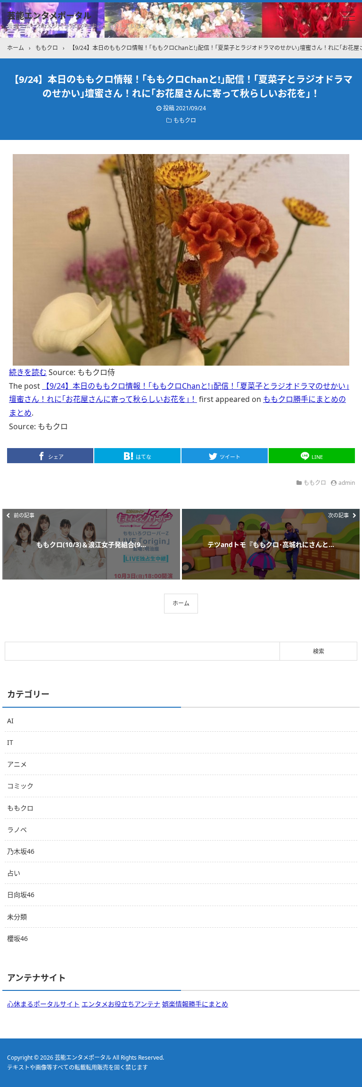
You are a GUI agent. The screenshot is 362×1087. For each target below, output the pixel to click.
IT (10, 742)
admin (346, 483)
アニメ (17, 764)
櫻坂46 (17, 938)
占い (13, 872)
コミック (20, 785)
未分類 (17, 916)
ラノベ (17, 829)
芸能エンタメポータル (49, 15)
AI (10, 720)
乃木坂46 (20, 851)
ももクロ (184, 120)
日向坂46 (20, 894)
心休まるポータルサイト (43, 1003)
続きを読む (28, 372)
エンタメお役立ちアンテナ (121, 1003)
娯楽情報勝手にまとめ (195, 1003)
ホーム (181, 603)
